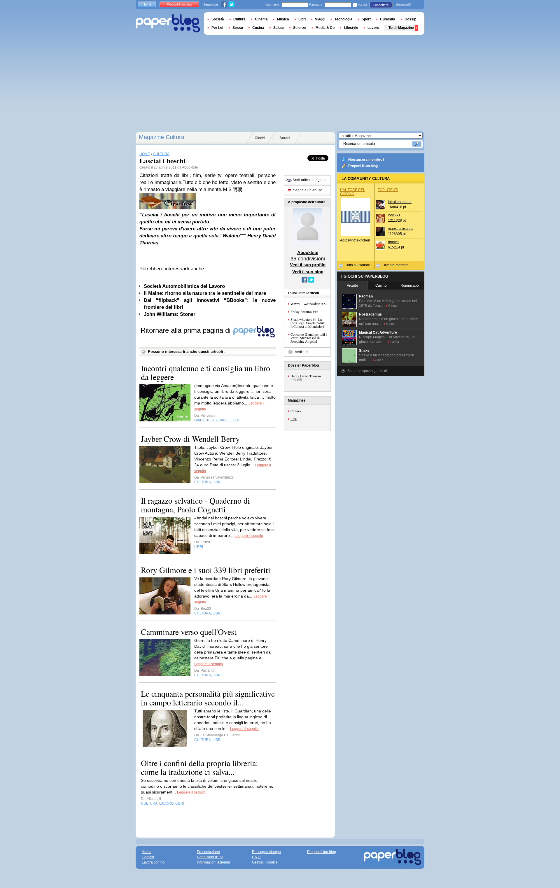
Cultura (295, 411)
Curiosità (387, 19)
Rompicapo (409, 285)
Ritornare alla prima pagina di (186, 330)
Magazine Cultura (161, 137)
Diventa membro (395, 265)
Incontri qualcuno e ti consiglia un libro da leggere (205, 372)
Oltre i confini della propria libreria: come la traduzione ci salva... (199, 767)
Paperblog (168, 23)
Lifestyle (351, 28)
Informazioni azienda (213, 862)
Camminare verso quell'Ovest (189, 631)
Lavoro (373, 28)
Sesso (237, 28)
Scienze (299, 28)
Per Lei (217, 28)
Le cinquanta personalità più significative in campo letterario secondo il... (208, 698)
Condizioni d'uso (210, 857)
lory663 (394, 215)
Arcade (352, 285)
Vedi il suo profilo (308, 264)
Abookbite (190, 167)
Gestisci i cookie (265, 862)
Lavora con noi (153, 862)
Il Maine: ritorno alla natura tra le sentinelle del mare (205, 293)
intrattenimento (400, 202)
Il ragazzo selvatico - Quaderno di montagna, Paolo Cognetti (195, 505)
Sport (366, 19)
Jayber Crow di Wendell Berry (190, 438)
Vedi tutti (301, 352)
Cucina (258, 28)
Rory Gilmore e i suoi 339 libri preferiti (205, 569)
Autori (284, 138)
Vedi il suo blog (307, 271)
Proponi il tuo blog (363, 166)
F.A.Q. (256, 857)
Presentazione (208, 852)
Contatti (148, 857)
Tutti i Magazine (401, 28)
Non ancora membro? (366, 159)
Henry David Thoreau (305, 376)
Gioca (392, 305)
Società (217, 19)
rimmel (393, 242)
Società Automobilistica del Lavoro (184, 286)
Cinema (261, 19)
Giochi (260, 138)
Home (147, 4)
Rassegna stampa (266, 852)
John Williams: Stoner (169, 314)
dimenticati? (403, 4)
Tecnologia (343, 19)
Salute (278, 28)
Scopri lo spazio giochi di (367, 371)
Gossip (410, 19)
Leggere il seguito (249, 536)
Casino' (381, 285)
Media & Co (325, 28)
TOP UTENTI (388, 190)
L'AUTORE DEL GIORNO (352, 192)
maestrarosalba (400, 229)
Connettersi (381, 5)
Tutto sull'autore (357, 265)
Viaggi (320, 19)
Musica (283, 19)
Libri (293, 418)
